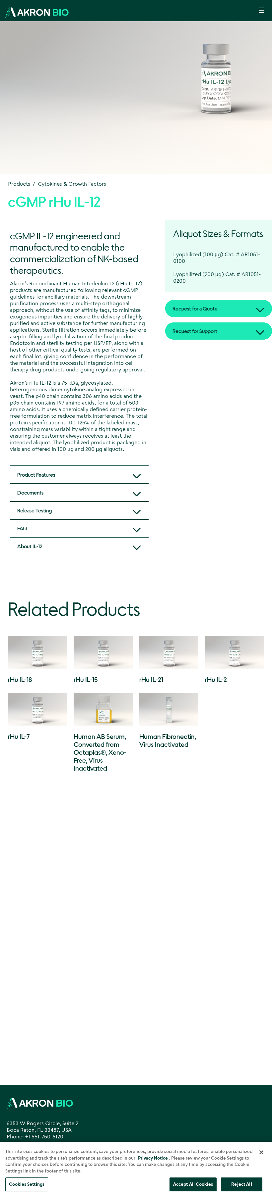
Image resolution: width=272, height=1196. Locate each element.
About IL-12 (29, 546)
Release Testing (34, 510)
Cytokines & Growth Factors (72, 183)
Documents (30, 492)
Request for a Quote (195, 308)
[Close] (261, 1152)
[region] (136, 1169)
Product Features (36, 474)
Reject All (241, 1184)
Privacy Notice (153, 1158)
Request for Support (194, 331)
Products (19, 183)
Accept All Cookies (193, 1184)
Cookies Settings (26, 1184)
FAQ (22, 528)
